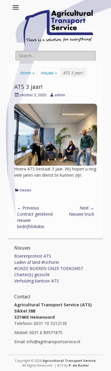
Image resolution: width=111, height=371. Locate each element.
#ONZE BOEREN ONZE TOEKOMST (48, 268)
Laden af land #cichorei (36, 262)
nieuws (49, 73)
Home (27, 73)
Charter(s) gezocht (32, 274)
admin (59, 94)
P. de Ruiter (79, 365)
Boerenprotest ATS (32, 256)
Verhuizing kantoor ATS (36, 281)
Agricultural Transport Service (69, 360)
